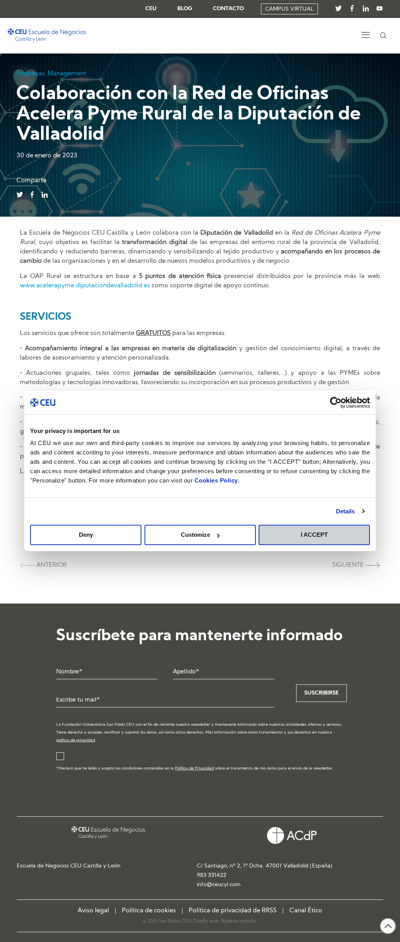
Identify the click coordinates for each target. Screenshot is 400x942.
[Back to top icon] (388, 926)
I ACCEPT (314, 534)
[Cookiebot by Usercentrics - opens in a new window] (336, 402)
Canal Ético (305, 911)
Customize (195, 534)
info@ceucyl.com (219, 885)
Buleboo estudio (239, 921)
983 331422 (212, 875)
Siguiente (348, 565)
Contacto (228, 9)
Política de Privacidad (194, 768)
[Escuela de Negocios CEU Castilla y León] (47, 35)
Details (345, 511)
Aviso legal (93, 911)
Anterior (51, 565)
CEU (151, 9)
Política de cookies (149, 911)
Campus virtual (289, 9)
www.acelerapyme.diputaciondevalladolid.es (85, 286)
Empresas (30, 74)
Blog (184, 9)
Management (67, 74)
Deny (86, 534)
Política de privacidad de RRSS (233, 911)
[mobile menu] (365, 36)
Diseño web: (207, 921)
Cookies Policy (216, 480)
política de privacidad (75, 740)
